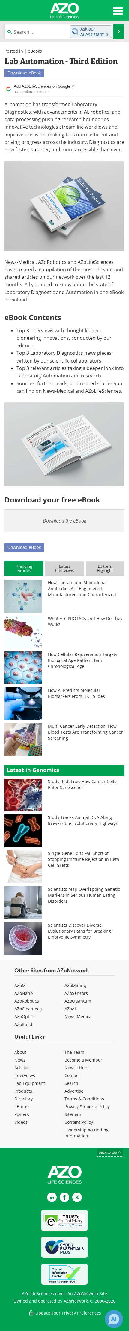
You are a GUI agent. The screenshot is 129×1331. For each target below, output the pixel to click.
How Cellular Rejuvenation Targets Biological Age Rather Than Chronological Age (82, 660)
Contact (72, 1075)
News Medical (78, 1016)
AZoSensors (76, 993)
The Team (74, 1052)
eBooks (35, 51)
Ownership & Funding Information (86, 1133)
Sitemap (72, 1114)
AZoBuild (23, 1024)
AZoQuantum (77, 1001)
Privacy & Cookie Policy (87, 1106)
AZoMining (75, 985)
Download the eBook (64, 520)
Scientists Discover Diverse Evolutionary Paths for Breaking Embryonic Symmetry (79, 931)
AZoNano (23, 993)
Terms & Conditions (84, 1099)
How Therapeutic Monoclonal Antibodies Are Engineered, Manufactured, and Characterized (82, 588)
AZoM (20, 985)
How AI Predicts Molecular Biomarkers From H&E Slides (76, 693)
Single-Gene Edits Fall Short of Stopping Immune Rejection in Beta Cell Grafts (83, 859)
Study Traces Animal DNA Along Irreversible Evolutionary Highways (83, 820)
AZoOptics (24, 1016)
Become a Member (83, 1060)
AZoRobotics (26, 1001)
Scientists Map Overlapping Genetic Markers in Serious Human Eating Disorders (84, 895)
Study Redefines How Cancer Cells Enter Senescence (82, 784)
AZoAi (70, 1009)
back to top (108, 1152)
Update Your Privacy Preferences (67, 1313)
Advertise (73, 1091)
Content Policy (78, 1122)
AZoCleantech (28, 1009)
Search (71, 1083)
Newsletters (76, 1067)
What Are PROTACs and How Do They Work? (85, 621)
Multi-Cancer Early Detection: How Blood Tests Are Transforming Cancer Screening (85, 732)
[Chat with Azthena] (114, 1319)
